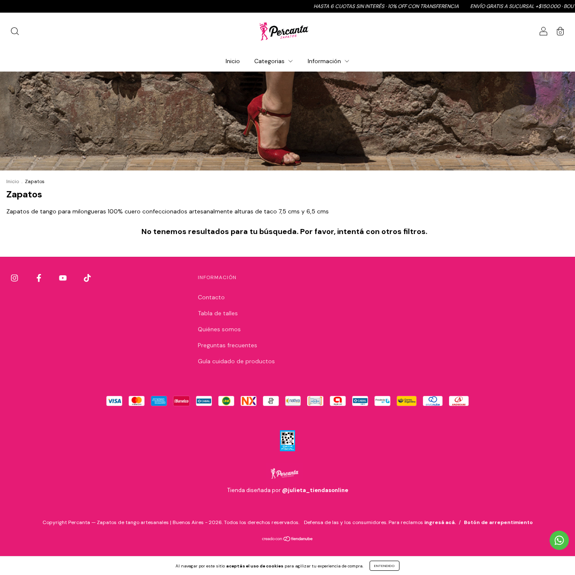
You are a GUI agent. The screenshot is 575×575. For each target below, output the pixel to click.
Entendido (384, 566)
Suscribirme (229, 167)
